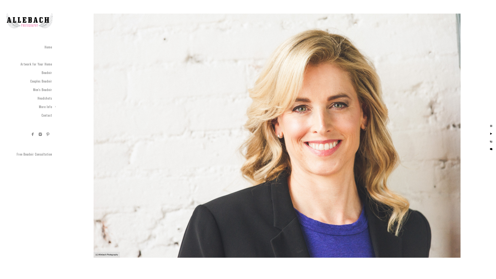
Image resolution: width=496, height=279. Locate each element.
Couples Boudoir (41, 81)
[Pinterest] (48, 134)
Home (48, 47)
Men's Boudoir (42, 89)
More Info (45, 106)
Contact (46, 115)
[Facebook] (32, 134)
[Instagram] (40, 134)
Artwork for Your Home (36, 64)
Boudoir (47, 72)
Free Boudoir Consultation (34, 154)
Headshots (45, 98)
